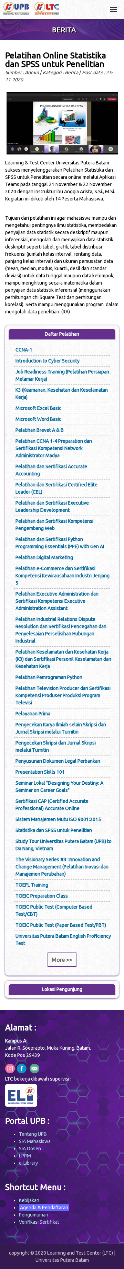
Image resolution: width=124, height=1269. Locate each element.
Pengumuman (33, 1215)
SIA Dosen (30, 1148)
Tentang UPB (33, 1134)
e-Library (28, 1163)
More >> (62, 960)
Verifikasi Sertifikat (39, 1222)
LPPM (25, 1155)
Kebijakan (29, 1200)
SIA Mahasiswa (35, 1141)
